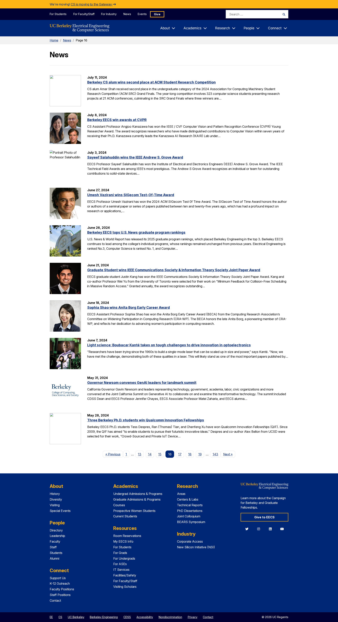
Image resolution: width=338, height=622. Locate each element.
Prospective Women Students (134, 511)
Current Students (125, 516)
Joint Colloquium (188, 516)
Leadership (57, 536)
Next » (229, 454)
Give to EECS (264, 517)
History (55, 494)
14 (150, 454)
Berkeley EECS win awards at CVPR (117, 120)
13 (139, 454)
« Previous (114, 454)
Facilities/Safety (124, 575)
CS (60, 617)
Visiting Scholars (125, 587)
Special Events (60, 511)
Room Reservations (127, 536)
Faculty (55, 541)
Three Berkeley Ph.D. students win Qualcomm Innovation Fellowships (145, 420)
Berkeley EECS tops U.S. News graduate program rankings (136, 232)
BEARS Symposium (191, 522)
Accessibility (145, 617)
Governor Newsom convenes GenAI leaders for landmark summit (141, 383)
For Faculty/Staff (83, 14)
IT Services (121, 570)
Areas (181, 494)
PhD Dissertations (189, 511)
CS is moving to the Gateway (92, 4)
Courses (119, 505)
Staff (53, 547)
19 (200, 454)
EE (51, 617)
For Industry (109, 14)
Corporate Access (190, 541)
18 (189, 454)
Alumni (54, 558)
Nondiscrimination (170, 617)
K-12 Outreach (60, 583)
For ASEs (120, 564)
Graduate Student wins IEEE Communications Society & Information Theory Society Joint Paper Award (173, 270)
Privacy (192, 617)
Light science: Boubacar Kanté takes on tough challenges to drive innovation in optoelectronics (169, 345)
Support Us (58, 578)
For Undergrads (124, 558)
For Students (58, 14)
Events (142, 14)
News (127, 14)
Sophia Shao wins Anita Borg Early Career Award (128, 307)
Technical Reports (190, 505)
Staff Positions (60, 595)
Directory (56, 530)
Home (54, 40)
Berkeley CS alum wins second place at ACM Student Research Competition (151, 82)
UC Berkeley (76, 617)
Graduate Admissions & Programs (137, 499)
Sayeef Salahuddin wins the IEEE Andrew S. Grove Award (135, 157)
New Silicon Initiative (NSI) (196, 547)
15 (159, 454)
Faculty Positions (62, 589)
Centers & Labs (187, 499)
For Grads (120, 553)
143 (215, 454)
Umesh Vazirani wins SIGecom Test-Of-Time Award (130, 195)
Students (56, 553)
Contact (55, 600)
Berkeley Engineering (104, 617)
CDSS (127, 617)
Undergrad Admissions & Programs (137, 494)
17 (180, 454)
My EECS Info (123, 541)
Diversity (56, 499)
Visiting (55, 505)
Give (157, 14)
